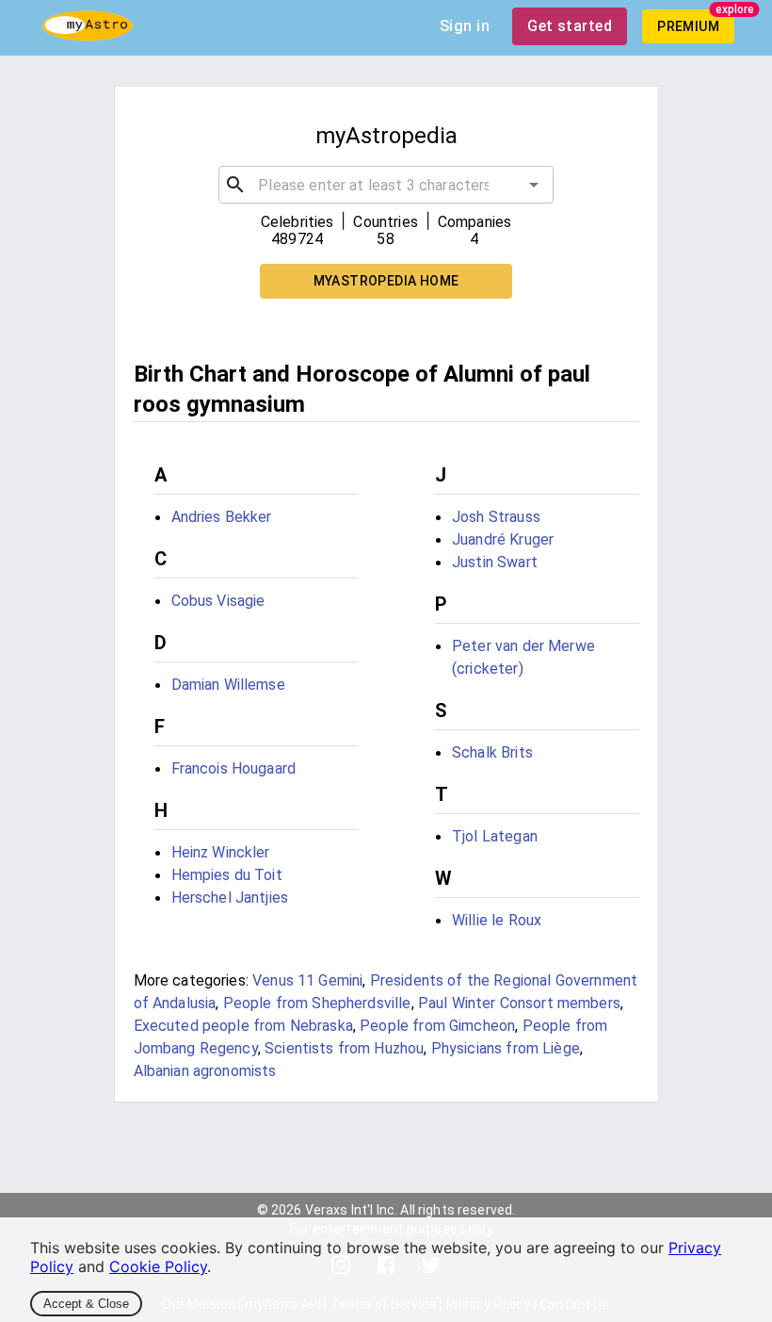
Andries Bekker (221, 517)
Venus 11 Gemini (307, 980)
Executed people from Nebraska (243, 1026)
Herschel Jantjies (230, 897)
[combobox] (385, 185)
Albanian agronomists (205, 1071)
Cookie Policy (158, 1266)
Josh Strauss (496, 517)
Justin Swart (495, 562)
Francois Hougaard (234, 768)
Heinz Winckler (220, 852)
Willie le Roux (496, 920)
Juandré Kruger (503, 539)
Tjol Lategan (495, 836)
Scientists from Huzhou (344, 1048)
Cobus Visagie (218, 601)
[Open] (534, 184)
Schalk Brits (492, 752)
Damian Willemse (228, 685)
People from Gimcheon (437, 1026)
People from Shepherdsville (317, 1003)
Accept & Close (86, 1304)
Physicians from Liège (505, 1048)
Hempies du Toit (226, 875)
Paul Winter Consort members (519, 1003)
